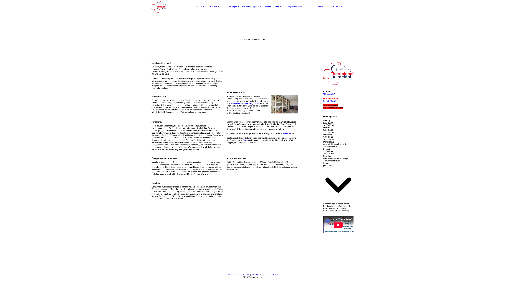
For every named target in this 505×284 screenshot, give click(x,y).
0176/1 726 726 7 (330, 101)
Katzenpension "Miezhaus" (295, 6)
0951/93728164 (329, 94)
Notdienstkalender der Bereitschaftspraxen (333, 106)
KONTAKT (244, 275)
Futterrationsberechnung (242, 103)
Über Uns (200, 6)
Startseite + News (217, 6)
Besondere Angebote (250, 6)
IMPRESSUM (257, 275)
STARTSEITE (232, 275)
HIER (257, 103)
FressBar (287, 133)
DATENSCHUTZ (271, 275)
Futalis (246, 140)
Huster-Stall (337, 6)
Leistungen (232, 6)
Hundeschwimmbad (273, 6)
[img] (168, 6)
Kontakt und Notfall (318, 6)
